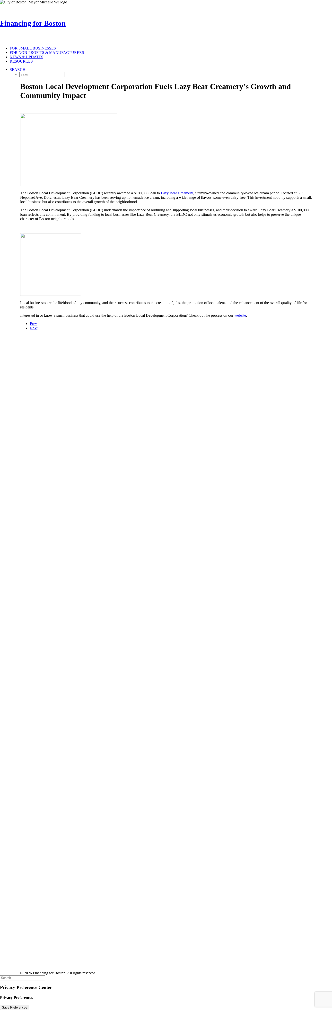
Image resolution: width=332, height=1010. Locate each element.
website (240, 315)
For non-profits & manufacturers (47, 52)
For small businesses (33, 48)
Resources (21, 61)
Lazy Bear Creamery (176, 193)
